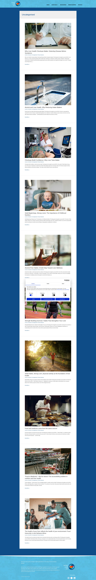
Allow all (62, 299)
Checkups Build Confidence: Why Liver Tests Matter (42, 160)
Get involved (63, 4)
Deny (33, 299)
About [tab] (63, 283)
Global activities (72, 4)
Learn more (54, 4)
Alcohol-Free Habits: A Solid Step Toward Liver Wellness (43, 268)
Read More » (27, 64)
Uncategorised (34, 109)
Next (73, 551)
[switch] (42, 295)
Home (48, 4)
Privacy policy (72, 575)
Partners (80, 4)
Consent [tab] (33, 283)
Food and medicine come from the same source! (41, 428)
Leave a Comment (28, 109)
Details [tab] (48, 283)
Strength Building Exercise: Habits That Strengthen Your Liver (45, 321)
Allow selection (48, 299)
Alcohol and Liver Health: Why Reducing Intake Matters (43, 107)
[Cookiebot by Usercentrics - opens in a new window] (65, 280)
